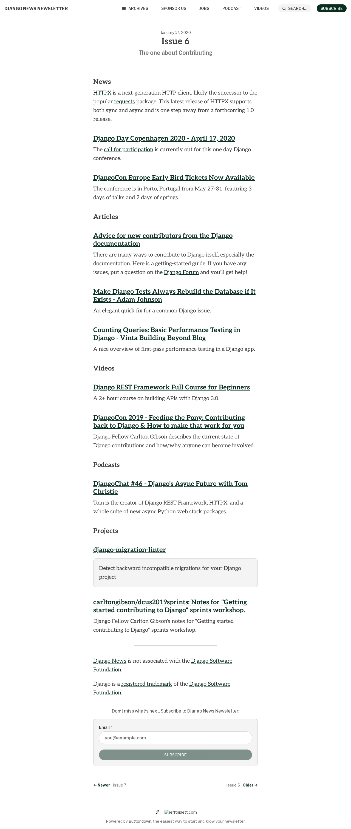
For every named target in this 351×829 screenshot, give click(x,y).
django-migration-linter (129, 550)
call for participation (128, 149)
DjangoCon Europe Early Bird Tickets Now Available (174, 178)
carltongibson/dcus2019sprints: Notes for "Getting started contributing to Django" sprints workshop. (170, 606)
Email (105, 727)
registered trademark (146, 684)
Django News (109, 661)
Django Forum (181, 272)
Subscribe (332, 8)
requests (124, 101)
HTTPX (102, 93)
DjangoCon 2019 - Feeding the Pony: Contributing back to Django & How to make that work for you (169, 422)
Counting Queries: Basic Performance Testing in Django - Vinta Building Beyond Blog (166, 334)
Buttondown (140, 821)
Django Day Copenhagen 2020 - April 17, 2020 (164, 139)
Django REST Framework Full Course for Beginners (171, 387)
